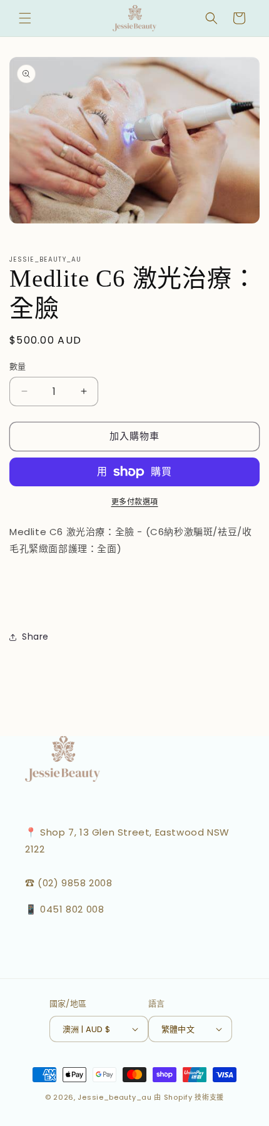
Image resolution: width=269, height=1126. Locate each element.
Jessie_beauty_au (114, 1097)
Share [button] (35, 636)
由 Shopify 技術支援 (189, 1097)
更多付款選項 (134, 501)
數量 (17, 366)
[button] (25, 18)
